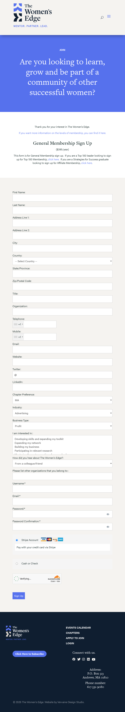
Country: (17, 255)
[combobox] (18, 324)
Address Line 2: (21, 230)
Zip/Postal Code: (22, 281)
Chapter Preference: (24, 394)
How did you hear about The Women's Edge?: (38, 458)
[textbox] (34, 324)
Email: (16, 344)
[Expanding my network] (62, 443)
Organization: (20, 306)
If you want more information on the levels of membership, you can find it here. (62, 133)
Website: (17, 356)
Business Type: (21, 420)
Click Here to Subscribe (29, 654)
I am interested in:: (23, 433)
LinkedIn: (18, 382)
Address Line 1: (21, 217)
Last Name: (19, 205)
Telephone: (19, 319)
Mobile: (17, 331)
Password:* (19, 508)
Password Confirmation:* (26, 521)
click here (53, 159)
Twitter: (17, 369)
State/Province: (21, 268)
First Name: (19, 192)
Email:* (16, 496)
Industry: (17, 407)
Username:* (19, 483)
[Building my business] (62, 447)
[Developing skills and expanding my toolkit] (62, 439)
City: (15, 243)
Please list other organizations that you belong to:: (41, 470)
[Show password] (107, 514)
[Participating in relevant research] (62, 451)
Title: (15, 293)
